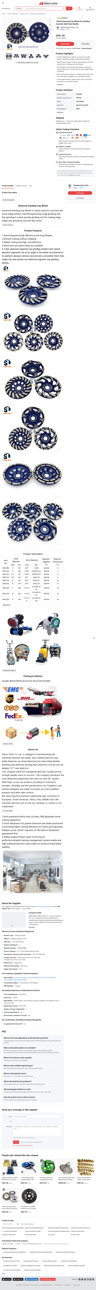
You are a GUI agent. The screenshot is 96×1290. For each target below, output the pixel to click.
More (3, 1273)
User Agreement (58, 1285)
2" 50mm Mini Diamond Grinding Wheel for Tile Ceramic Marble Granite (27, 1179)
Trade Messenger (32, 1279)
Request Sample (87, 48)
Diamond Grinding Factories (11, 1261)
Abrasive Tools (75, 1235)
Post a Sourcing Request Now (23, 1145)
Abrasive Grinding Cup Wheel (76, 1265)
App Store (6, 1279)
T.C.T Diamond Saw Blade (9, 1231)
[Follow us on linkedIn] (93, 1279)
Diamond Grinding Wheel (37, 14)
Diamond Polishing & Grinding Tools (58, 1228)
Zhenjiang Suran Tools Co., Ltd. (69, 27)
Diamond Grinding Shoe (9, 1235)
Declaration (68, 1285)
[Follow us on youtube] (88, 1279)
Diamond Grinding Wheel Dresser (65, 1252)
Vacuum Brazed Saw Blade (33, 1231)
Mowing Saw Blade (30, 1235)
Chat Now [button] (86, 44)
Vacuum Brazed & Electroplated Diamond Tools (59, 1231)
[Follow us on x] (82, 1279)
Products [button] (19, 8)
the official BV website (45, 906)
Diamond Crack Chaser (77, 1231)
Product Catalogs (28, 1224)
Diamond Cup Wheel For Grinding (30, 1265)
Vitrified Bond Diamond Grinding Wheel (41, 1252)
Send (16, 1142)
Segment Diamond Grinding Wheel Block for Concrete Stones (10, 1179)
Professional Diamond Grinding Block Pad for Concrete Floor (46, 1179)
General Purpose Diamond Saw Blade (12, 1228)
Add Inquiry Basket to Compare (28, 62)
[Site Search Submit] (69, 8)
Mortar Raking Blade (20, 980)
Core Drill (43, 977)
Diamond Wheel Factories (31, 1261)
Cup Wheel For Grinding (10, 1265)
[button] (3, 3)
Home (3, 14)
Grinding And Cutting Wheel (69, 1261)
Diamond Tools (24, 14)
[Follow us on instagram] (85, 1279)
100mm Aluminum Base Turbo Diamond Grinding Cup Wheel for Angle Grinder (10, 1208)
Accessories (51, 1235)
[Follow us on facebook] (80, 1279)
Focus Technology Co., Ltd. (35, 1285)
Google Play (18, 1279)
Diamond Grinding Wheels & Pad (34, 1228)
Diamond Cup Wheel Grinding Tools (54, 1265)
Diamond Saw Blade (21, 977)
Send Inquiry (65, 44)
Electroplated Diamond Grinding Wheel (14, 1252)
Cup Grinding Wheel (34, 977)
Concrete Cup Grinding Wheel (11, 1270)
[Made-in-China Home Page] (48, 3)
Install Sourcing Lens (49, 1279)
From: (10, 1116)
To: (11, 1121)
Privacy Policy (76, 1285)
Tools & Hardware (12, 14)
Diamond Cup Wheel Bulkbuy (32, 1270)
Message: (9, 1126)
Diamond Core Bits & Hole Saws (80, 1228)
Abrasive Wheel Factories (49, 1261)
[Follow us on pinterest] (90, 1279)
